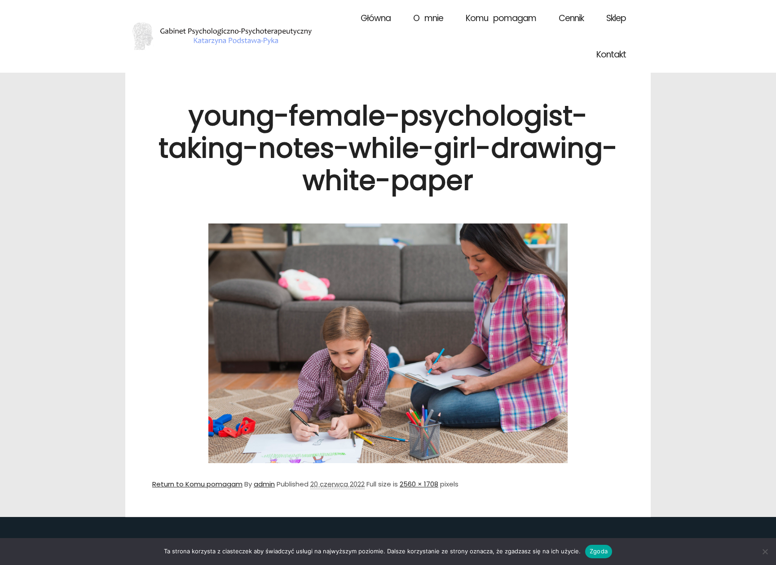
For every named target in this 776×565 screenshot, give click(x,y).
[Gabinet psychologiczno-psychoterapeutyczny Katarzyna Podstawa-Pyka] (222, 36)
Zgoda (599, 551)
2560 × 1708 (419, 484)
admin (264, 484)
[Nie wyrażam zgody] (764, 551)
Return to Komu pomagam (197, 484)
